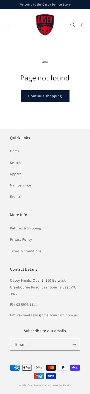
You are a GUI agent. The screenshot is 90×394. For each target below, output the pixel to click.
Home (15, 151)
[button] (6, 24)
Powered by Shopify (60, 385)
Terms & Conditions (26, 251)
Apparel (16, 174)
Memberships (21, 185)
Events (15, 196)
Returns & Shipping (25, 228)
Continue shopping (45, 95)
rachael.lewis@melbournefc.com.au (47, 315)
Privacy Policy (21, 239)
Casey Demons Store (38, 385)
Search (15, 162)
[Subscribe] (74, 345)
